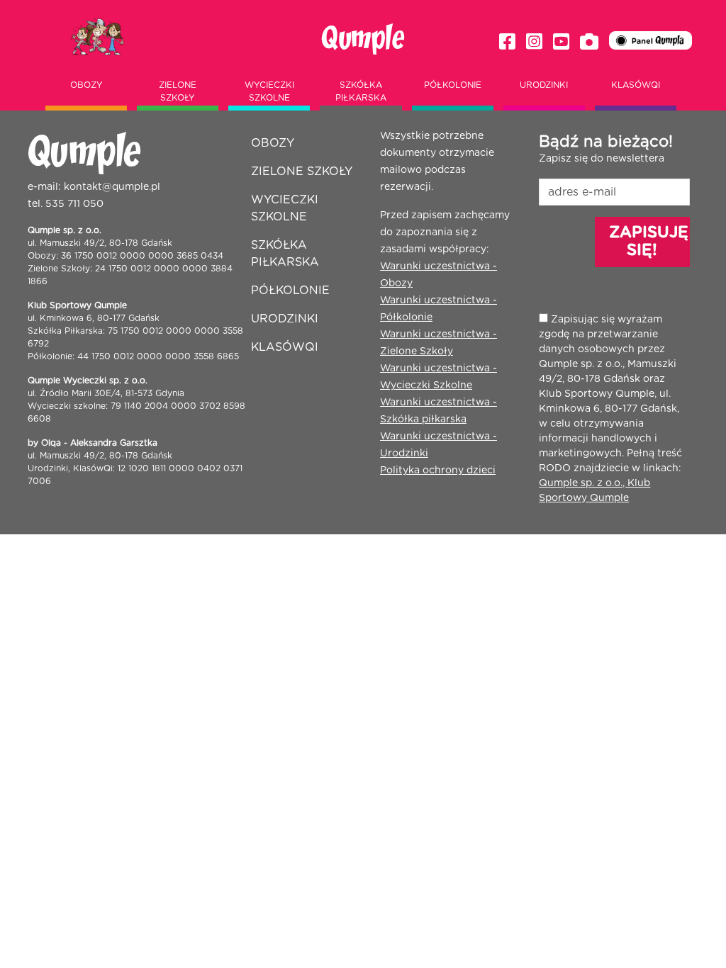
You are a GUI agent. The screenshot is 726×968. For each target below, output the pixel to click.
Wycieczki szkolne (269, 91)
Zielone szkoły (177, 91)
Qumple (363, 39)
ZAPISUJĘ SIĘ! (648, 241)
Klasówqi (635, 85)
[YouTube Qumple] (561, 42)
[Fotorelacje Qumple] (589, 42)
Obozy (86, 85)
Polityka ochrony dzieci (438, 470)
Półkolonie (452, 85)
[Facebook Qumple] (507, 42)
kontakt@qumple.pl (112, 187)
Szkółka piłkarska (360, 91)
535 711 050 (74, 204)
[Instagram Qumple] (534, 42)
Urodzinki (544, 85)
